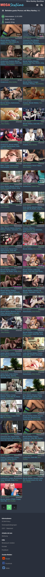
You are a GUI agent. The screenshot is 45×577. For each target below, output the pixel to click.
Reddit (8, 559)
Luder (25, 353)
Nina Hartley (10, 44)
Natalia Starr (35, 186)
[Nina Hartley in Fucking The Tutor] (11, 72)
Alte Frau (32, 63)
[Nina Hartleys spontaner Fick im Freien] (34, 385)
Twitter (8, 568)
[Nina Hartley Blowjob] (11, 135)
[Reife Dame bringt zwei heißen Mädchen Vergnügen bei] (11, 197)
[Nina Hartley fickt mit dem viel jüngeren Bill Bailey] (11, 385)
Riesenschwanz (5, 438)
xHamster (19, 122)
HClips (20, 59)
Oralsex (3, 44)
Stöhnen (32, 228)
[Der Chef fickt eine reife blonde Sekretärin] (11, 218)
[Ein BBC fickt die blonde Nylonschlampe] (34, 30)
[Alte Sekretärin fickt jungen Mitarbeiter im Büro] (11, 260)
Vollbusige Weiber (32, 397)
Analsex (11, 61)
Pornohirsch (41, 38)
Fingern (13, 40)
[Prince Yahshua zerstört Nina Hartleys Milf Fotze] (11, 427)
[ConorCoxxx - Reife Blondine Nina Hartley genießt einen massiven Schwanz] (11, 93)
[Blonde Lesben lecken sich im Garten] (11, 343)
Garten (2, 353)
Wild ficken (9, 294)
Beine (7, 353)
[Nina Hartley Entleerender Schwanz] (11, 156)
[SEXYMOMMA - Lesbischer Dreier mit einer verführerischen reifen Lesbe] (11, 322)
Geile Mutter (12, 42)
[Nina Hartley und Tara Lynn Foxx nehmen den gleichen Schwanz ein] (34, 93)
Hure (24, 231)
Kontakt (4, 546)
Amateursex (4, 61)
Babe (2, 165)
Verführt (32, 355)
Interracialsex (27, 42)
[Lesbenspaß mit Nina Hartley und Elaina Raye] (34, 406)
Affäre (2, 228)
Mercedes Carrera (14, 252)
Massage (26, 84)
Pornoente (41, 205)
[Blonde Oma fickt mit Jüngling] (34, 51)
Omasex (25, 63)
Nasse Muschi (5, 355)
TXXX (43, 80)
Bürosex (3, 271)
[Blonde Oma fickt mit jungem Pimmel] (11, 176)
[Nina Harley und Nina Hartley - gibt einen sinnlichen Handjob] (34, 72)
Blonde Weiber (5, 40)
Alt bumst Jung (35, 417)
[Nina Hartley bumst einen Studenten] (34, 468)
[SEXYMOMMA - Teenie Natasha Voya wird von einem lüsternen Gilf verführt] (34, 301)
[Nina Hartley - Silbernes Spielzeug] (11, 114)
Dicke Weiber (4, 186)
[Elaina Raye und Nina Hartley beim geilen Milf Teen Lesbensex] (34, 427)
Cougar (35, 82)
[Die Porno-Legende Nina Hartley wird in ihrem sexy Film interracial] (34, 156)
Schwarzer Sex (28, 40)
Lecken (16, 313)
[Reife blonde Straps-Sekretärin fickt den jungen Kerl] (34, 281)
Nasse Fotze (13, 249)
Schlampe (37, 44)
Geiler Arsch (4, 249)
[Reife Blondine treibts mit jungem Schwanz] (34, 197)
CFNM (13, 499)
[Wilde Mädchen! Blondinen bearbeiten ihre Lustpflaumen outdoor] (11, 281)
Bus (24, 397)
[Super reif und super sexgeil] (11, 239)
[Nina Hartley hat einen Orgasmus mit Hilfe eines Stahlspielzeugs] (34, 364)
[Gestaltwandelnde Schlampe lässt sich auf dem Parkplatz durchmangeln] (34, 218)
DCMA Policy (6, 521)
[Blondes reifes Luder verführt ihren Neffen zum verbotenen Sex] (34, 343)
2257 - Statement (7, 528)
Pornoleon (18, 38)
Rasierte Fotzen (28, 44)
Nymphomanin (28, 230)
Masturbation (27, 311)
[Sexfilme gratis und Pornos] (12, 4)
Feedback (5, 550)
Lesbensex (4, 42)
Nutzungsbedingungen (9, 525)
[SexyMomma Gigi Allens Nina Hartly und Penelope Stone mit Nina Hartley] (34, 114)
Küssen (40, 416)
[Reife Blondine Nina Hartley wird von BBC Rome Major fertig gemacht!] (34, 239)
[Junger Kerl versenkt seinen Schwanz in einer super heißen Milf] (34, 322)
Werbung (5, 536)
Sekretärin (15, 230)
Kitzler (35, 416)
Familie (40, 353)
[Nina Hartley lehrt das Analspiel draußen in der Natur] (34, 135)
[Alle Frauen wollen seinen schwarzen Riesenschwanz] (11, 301)
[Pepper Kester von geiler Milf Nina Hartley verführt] (11, 447)
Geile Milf (18, 63)
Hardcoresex (15, 103)
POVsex (3, 65)
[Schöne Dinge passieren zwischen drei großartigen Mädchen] (34, 176)
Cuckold (3, 146)
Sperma (13, 376)
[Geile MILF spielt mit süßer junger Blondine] (11, 406)
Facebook (9, 563)
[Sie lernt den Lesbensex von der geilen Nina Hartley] (11, 468)
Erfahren (3, 397)
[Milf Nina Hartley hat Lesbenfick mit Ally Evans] (34, 447)
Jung (42, 63)
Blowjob (36, 40)
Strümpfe (3, 377)
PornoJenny (41, 59)
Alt (17, 42)
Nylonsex (35, 42)
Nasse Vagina (37, 165)
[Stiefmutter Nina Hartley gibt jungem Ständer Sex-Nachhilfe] (34, 260)
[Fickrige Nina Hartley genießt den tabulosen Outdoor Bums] (11, 364)
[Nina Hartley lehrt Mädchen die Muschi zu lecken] (11, 489)
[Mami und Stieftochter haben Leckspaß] (11, 30)
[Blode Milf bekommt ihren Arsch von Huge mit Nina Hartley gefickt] (11, 51)
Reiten (38, 63)
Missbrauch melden (8, 543)
